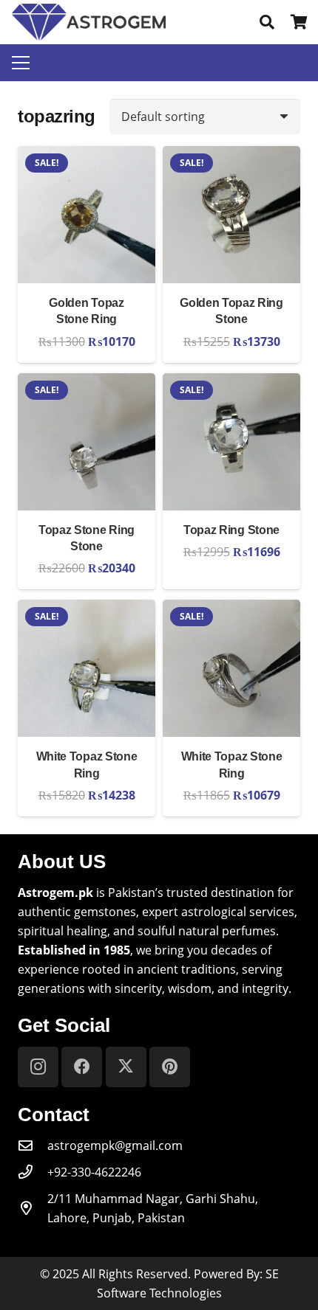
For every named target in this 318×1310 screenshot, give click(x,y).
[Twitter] (126, 1067)
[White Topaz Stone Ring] (86, 609)
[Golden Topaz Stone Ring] (86, 156)
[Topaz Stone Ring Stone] (86, 383)
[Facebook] (81, 1067)
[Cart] (299, 22)
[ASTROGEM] (89, 22)
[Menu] (20, 62)
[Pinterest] (169, 1067)
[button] (267, 22)
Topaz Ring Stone (231, 530)
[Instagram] (38, 1067)
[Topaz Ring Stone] (231, 383)
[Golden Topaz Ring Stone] (231, 156)
